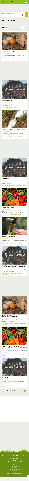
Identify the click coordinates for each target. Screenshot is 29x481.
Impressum (14, 470)
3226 (13, 390)
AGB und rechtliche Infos (14, 469)
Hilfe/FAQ (14, 466)
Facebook (8, 461)
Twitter (14, 461)
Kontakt (14, 472)
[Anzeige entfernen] (28, 476)
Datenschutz (14, 467)
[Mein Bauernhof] (11, 2)
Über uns (14, 464)
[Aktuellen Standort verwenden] (23, 15)
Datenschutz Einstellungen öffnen (14, 473)
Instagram (21, 461)
